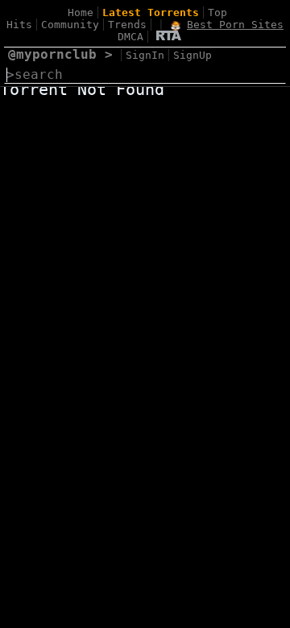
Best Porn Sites (235, 25)
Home (80, 12)
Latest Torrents (150, 12)
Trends (127, 25)
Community (70, 25)
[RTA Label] (168, 37)
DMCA (130, 37)
